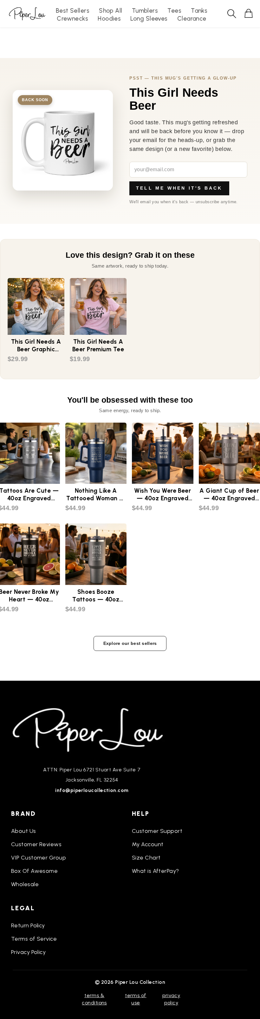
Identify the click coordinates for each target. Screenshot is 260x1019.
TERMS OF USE (135, 998)
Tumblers (145, 10)
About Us (23, 831)
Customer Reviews (36, 844)
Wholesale (25, 884)
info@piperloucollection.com (91, 790)
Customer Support (157, 831)
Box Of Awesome (34, 870)
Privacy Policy (28, 952)
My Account (148, 844)
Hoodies (109, 18)
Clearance (191, 18)
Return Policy (28, 925)
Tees (174, 10)
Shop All (110, 10)
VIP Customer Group (38, 857)
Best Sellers (72, 10)
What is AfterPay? (155, 870)
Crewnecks (72, 18)
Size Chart (146, 857)
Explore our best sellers (130, 643)
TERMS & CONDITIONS (94, 998)
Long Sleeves (148, 18)
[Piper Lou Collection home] (92, 729)
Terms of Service (34, 938)
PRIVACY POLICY (171, 998)
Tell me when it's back (179, 188)
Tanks (199, 10)
